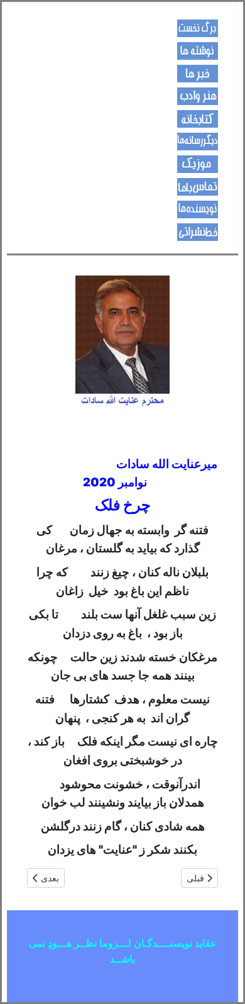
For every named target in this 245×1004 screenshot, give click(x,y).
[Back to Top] (22, 981)
